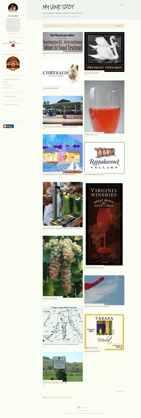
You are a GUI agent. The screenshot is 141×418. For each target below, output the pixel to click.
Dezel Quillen (13, 15)
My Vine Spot (58, 7)
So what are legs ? (91, 134)
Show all (119, 26)
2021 (5, 82)
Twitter (64, 16)
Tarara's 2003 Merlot (92, 351)
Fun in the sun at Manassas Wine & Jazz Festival (60, 127)
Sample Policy (73, 16)
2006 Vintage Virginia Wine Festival (97, 306)
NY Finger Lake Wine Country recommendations (60, 344)
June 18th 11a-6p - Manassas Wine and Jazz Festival (61, 228)
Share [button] (44, 55)
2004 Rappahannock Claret (94, 174)
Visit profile (13, 33)
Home (45, 16)
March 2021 (8, 85)
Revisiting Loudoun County (94, 268)
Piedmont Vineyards (91, 73)
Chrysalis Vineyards (50, 88)
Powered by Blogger (85, 407)
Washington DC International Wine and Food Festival (62, 53)
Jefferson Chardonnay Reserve (55, 383)
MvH (88, 410)
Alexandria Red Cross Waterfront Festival (59, 174)
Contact (58, 16)
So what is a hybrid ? (50, 299)
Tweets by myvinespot (9, 96)
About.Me (51, 16)
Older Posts (120, 391)
